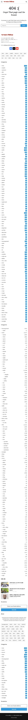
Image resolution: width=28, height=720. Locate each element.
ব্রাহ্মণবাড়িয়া (4, 119)
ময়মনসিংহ (3, 98)
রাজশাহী (3, 102)
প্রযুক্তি (3, 189)
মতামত (3, 262)
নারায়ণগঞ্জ (3, 104)
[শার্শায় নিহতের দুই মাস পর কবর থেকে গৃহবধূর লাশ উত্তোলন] (4, 590)
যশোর (3, 141)
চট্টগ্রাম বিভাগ (4, 228)
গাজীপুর (3, 93)
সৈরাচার (13, 58)
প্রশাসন (3, 215)
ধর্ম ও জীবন (3, 145)
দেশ (2, 152)
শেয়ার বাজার (4, 282)
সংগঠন (3, 167)
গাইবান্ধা (3, 87)
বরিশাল (3, 85)
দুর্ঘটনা (3, 223)
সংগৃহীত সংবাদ (4, 256)
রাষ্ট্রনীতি (3, 258)
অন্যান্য (3, 147)
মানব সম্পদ (3, 278)
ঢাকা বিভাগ (3, 230)
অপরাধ (3, 65)
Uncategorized (5, 241)
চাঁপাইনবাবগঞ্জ (4, 122)
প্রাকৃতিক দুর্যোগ (4, 202)
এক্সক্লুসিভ (3, 68)
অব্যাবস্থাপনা (4, 70)
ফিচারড (3, 308)
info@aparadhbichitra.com (9, 45)
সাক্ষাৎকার (3, 269)
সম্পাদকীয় (3, 265)
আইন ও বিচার (4, 217)
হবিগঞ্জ (3, 111)
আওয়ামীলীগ (11, 53)
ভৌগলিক (3, 158)
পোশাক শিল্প (3, 280)
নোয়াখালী (3, 113)
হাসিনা (20, 58)
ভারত (2, 58)
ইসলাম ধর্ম (3, 143)
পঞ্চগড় (3, 96)
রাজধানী (3, 154)
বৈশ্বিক (3, 161)
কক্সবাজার (3, 106)
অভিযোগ (7, 53)
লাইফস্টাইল (3, 316)
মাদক (5, 58)
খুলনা (2, 117)
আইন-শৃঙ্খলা (4, 219)
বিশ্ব (2, 284)
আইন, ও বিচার (4, 260)
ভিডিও (3, 247)
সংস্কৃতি (3, 301)
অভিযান (3, 53)
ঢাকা (2, 80)
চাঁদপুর (3, 124)
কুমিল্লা (25, 53)
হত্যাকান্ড (3, 184)
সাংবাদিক (9, 58)
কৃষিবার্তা (3, 182)
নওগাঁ (2, 210)
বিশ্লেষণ (3, 267)
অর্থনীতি (3, 271)
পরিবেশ (3, 221)
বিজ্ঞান (3, 206)
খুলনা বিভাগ (4, 234)
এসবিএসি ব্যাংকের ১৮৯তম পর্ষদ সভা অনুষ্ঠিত (16, 582)
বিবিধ (2, 239)
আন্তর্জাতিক (4, 254)
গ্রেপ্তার (3, 55)
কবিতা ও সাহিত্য (4, 297)
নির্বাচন (3, 171)
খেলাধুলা (3, 291)
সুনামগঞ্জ (3, 115)
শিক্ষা (2, 174)
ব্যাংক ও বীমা (4, 273)
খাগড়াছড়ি (3, 137)
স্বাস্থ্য (3, 176)
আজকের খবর (16, 53)
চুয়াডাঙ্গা (3, 128)
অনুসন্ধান (3, 165)
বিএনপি (23, 55)
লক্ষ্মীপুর (3, 109)
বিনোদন (3, 288)
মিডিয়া (3, 245)
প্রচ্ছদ (3, 197)
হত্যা (17, 58)
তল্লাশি (3, 191)
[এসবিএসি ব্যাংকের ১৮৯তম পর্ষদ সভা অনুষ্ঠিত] (4, 584)
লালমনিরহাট (3, 130)
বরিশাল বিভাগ (4, 232)
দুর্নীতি (15, 55)
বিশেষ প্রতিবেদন (4, 304)
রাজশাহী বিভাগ (4, 237)
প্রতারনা (3, 169)
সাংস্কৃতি (3, 293)
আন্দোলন (3, 193)
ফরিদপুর (3, 310)
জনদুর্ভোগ (3, 156)
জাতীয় (3, 212)
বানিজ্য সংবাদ (4, 275)
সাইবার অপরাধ (4, 74)
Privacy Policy (14, 717)
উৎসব (3, 299)
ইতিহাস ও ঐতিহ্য (4, 312)
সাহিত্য (3, 208)
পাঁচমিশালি (3, 180)
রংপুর (2, 91)
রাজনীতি (3, 150)
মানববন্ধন (3, 178)
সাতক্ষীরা (3, 126)
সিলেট (3, 89)
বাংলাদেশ (19, 55)
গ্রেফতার (7, 55)
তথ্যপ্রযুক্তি (4, 321)
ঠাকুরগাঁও (3, 132)
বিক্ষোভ (3, 200)
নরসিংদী (3, 243)
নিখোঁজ (3, 204)
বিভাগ (3, 225)
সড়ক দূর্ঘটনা (3, 306)
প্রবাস (3, 286)
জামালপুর (3, 135)
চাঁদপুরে (3, 100)
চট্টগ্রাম (11, 55)
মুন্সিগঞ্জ (3, 139)
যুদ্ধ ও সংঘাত (4, 314)
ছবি (2, 250)
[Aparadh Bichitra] (8, 1)
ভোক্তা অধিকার (4, 319)
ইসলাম (21, 53)
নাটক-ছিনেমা (4, 295)
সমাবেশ (3, 195)
